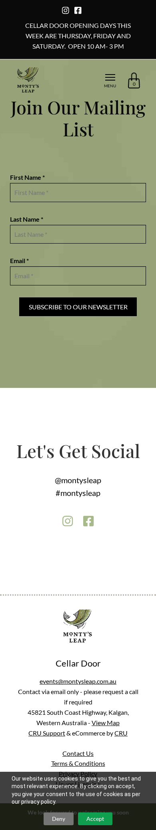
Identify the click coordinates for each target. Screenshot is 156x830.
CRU (121, 733)
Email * (19, 260)
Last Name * (26, 219)
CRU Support (46, 733)
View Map (106, 722)
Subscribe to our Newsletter (78, 307)
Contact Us (78, 753)
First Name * (27, 177)
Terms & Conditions (78, 763)
